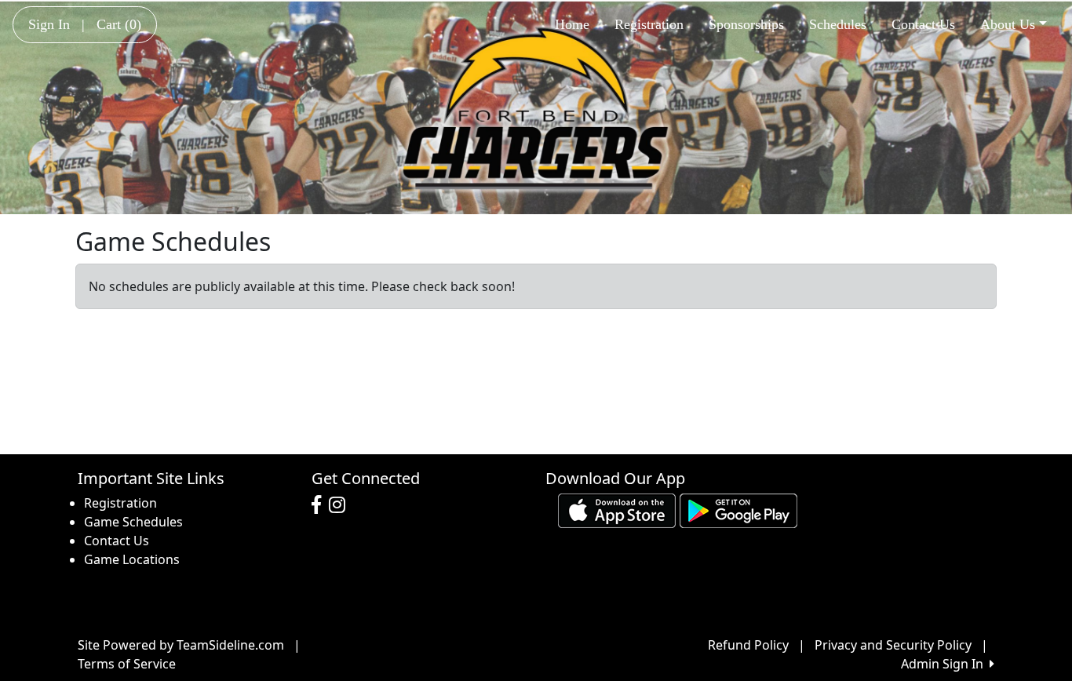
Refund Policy (748, 645)
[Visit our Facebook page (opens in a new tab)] (320, 505)
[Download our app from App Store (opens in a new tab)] (617, 509)
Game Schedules (133, 521)
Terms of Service (127, 663)
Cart (119, 24)
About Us (1007, 24)
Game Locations (132, 559)
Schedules (837, 24)
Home (572, 24)
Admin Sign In (945, 663)
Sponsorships (746, 24)
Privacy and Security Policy (893, 645)
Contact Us (923, 24)
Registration (649, 24)
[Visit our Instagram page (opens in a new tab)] (341, 505)
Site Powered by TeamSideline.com (181, 645)
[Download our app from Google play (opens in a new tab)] (738, 509)
